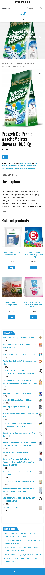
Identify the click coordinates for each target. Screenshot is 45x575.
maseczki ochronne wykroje (16, 165)
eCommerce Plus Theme (22, 572)
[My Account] (21, 14)
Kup (5, 157)
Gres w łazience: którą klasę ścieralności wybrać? (22, 554)
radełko (14, 168)
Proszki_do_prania (13, 63)
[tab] (9, 175)
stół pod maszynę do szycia (26, 168)
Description (8, 175)
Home (4, 63)
